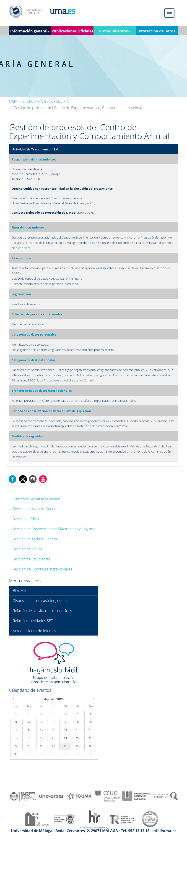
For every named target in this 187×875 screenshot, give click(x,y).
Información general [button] (28, 31)
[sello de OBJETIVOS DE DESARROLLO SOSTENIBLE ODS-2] (22, 796)
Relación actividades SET (33, 620)
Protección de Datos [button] (157, 31)
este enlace (23, 248)
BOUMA (19, 590)
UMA (13, 101)
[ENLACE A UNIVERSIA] (51, 796)
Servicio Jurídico (26, 518)
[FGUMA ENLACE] (79, 796)
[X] (22, 478)
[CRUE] (107, 796)
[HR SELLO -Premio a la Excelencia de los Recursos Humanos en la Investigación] (93, 818)
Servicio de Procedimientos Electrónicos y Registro (54, 528)
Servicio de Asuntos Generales (37, 508)
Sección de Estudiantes (31, 559)
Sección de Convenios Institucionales (42, 569)
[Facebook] (12, 478)
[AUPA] (136, 796)
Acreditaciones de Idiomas (34, 630)
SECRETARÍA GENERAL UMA (46, 101)
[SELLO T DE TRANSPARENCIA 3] (37, 818)
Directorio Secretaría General (36, 499)
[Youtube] (42, 478)
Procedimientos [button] (113, 31)
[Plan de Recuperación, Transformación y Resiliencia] (121, 818)
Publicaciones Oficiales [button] (72, 31)
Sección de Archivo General (35, 538)
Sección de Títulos (27, 549)
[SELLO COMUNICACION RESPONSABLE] (164, 796)
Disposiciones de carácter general (40, 600)
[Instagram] (32, 478)
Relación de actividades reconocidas (42, 610)
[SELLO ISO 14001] (65, 818)
